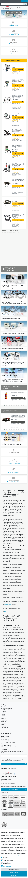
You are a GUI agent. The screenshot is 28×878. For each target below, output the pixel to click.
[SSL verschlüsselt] (4, 824)
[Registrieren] (4, 1)
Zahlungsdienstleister (8, 860)
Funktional (5, 865)
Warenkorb (3, 723)
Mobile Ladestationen (6, 709)
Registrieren (4, 720)
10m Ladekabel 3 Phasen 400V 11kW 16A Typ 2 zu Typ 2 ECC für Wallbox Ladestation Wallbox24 (18, 180)
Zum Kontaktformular (13, 789)
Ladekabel (3, 711)
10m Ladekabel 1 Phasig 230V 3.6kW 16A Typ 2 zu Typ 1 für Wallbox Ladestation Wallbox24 (18, 199)
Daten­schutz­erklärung (14, 855)
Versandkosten (15, 72)
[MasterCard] (4, 801)
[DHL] (11, 814)
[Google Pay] (17, 806)
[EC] (4, 806)
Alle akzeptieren (14, 872)
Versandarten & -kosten (6, 733)
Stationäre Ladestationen (6, 706)
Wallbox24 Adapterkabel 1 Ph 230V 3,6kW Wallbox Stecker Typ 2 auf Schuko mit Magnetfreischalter (17, 96)
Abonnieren (13, 763)
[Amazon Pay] (17, 797)
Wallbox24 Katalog (5, 739)
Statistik (5, 859)
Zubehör (3, 714)
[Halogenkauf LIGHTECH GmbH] (8, 773)
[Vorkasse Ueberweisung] (11, 806)
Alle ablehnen (14, 875)
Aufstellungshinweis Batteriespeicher (9, 746)
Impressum (19, 852)
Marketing (5, 862)
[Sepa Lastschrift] (11, 797)
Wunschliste (4, 726)
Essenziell (5, 857)
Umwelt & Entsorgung (6, 734)
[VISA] (23, 797)
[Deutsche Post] (5, 814)
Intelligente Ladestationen (7, 708)
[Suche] (25, 4)
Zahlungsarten (4, 731)
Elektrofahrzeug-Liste (6, 737)
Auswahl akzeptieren (14, 869)
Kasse (2, 724)
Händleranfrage (4, 727)
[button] (3, 14)
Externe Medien (7, 863)
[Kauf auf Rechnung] (17, 801)
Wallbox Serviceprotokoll (6, 743)
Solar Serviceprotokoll (6, 745)
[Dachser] (17, 814)
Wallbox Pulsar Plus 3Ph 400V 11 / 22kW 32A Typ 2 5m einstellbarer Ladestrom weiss (18, 113)
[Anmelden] (2, 1)
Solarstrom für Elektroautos (9, 610)
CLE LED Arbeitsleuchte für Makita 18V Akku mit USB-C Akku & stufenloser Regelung (17, 65)
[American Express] (11, 801)
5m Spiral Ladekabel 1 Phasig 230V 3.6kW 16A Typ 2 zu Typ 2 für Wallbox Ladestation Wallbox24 (18, 215)
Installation (3, 715)
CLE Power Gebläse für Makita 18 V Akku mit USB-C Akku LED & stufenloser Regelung (18, 80)
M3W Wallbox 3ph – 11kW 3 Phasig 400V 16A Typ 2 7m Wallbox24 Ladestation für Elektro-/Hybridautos (17, 130)
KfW (5, 611)
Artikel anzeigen (18, 421)
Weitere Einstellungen (6, 866)
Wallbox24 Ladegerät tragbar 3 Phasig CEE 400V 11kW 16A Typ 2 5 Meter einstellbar (18, 164)
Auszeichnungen (5, 736)
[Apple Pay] (23, 806)
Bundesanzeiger (8, 604)
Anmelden (3, 721)
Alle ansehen (5, 388)
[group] (7, 68)
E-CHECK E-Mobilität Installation (8, 742)
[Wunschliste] (20, 1)
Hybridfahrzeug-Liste (6, 740)
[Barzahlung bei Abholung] (23, 801)
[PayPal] (4, 797)
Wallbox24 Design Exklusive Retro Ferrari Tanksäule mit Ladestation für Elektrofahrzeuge (18, 393)
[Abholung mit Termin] (23, 814)
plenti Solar (3, 712)
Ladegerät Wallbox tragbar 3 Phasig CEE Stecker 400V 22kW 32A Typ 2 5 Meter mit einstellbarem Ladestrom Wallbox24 (18, 416)
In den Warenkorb (18, 69)
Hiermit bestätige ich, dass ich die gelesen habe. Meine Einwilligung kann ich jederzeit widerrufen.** (13, 760)
